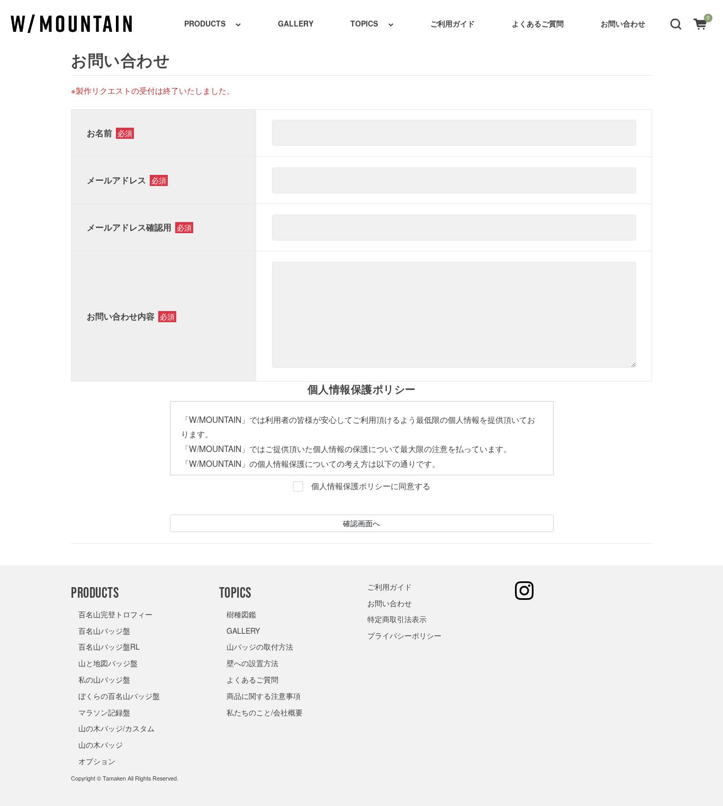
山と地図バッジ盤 (108, 663)
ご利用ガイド (452, 23)
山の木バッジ (100, 744)
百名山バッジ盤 (104, 630)
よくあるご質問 (538, 23)
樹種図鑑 (241, 614)
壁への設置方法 (252, 663)
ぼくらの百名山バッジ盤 (119, 695)
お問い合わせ (623, 23)
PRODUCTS (204, 23)
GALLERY (295, 23)
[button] (676, 23)
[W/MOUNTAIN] (71, 24)
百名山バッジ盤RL (109, 646)
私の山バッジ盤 (104, 679)
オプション (96, 761)
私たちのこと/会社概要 (265, 712)
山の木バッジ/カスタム (116, 728)
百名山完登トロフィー (115, 614)
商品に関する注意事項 (264, 695)
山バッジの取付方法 (260, 646)
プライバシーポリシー (404, 635)
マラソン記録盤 (104, 712)
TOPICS (364, 23)
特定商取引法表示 (397, 619)
